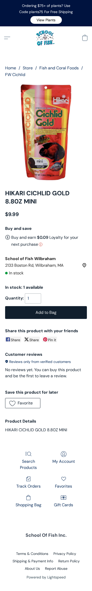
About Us (32, 568)
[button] (46, 20)
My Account (63, 461)
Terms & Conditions (32, 553)
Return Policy (69, 561)
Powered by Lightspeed (46, 577)
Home (10, 68)
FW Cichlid (15, 74)
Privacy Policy (64, 553)
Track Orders (28, 486)
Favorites (63, 486)
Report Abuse (56, 568)
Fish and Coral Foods (59, 68)
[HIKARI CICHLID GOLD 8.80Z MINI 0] (46, 132)
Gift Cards (63, 505)
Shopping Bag (28, 505)
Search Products (28, 464)
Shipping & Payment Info (33, 561)
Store (28, 68)
